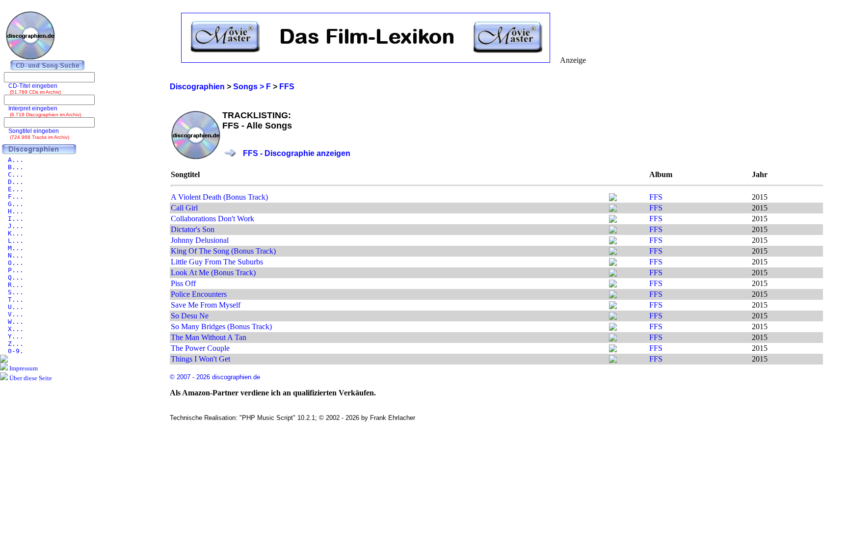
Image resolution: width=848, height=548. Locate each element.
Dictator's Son (192, 229)
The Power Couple (200, 348)
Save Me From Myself (205, 305)
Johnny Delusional (200, 240)
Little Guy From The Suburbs (217, 262)
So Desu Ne (190, 316)
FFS (655, 197)
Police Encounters (199, 294)
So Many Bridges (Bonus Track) (221, 326)
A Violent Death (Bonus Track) (219, 197)
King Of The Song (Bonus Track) (223, 251)
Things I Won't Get (200, 359)
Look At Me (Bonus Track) (213, 272)
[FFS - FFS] (613, 198)
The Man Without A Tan (208, 337)
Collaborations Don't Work (212, 218)
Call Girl (184, 208)
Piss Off (183, 283)
